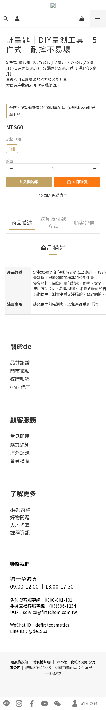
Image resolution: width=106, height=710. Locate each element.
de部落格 (20, 509)
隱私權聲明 (42, 661)
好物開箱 (20, 517)
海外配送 (20, 452)
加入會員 (89, 703)
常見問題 (20, 436)
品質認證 (20, 362)
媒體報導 (20, 378)
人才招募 (20, 525)
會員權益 (20, 460)
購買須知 (20, 444)
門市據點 (20, 370)
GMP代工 (20, 386)
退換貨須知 (19, 661)
